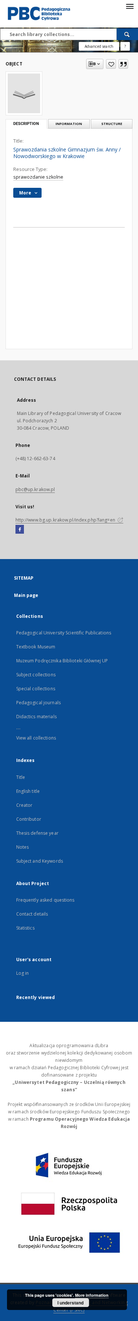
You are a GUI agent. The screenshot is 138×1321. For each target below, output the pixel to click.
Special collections (35, 688)
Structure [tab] (111, 123)
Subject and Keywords (39, 861)
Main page (26, 595)
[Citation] (123, 64)
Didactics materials (36, 716)
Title (20, 777)
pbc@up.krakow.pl (35, 489)
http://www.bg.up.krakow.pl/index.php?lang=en (65, 520)
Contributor (28, 819)
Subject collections (36, 675)
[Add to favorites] (111, 64)
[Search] (127, 34)
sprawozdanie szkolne (38, 177)
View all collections (36, 738)
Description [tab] (26, 123)
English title (28, 791)
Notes (22, 847)
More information (92, 1295)
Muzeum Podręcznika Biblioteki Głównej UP (62, 661)
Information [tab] (69, 123)
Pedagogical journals (38, 702)
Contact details (32, 914)
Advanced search (99, 46)
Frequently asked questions (45, 900)
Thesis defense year (37, 833)
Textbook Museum (36, 647)
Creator (24, 805)
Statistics (25, 928)
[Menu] (129, 6)
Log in (22, 973)
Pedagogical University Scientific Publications (64, 633)
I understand (70, 1302)
